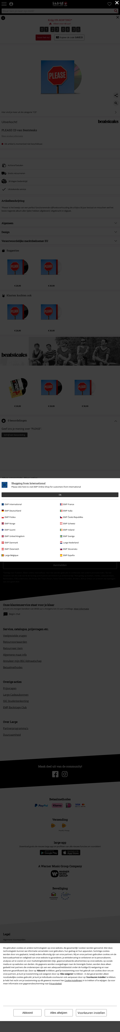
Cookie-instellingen (73, 980)
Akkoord (27, 1012)
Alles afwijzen (58, 1012)
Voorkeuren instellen (91, 1013)
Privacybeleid (55, 983)
